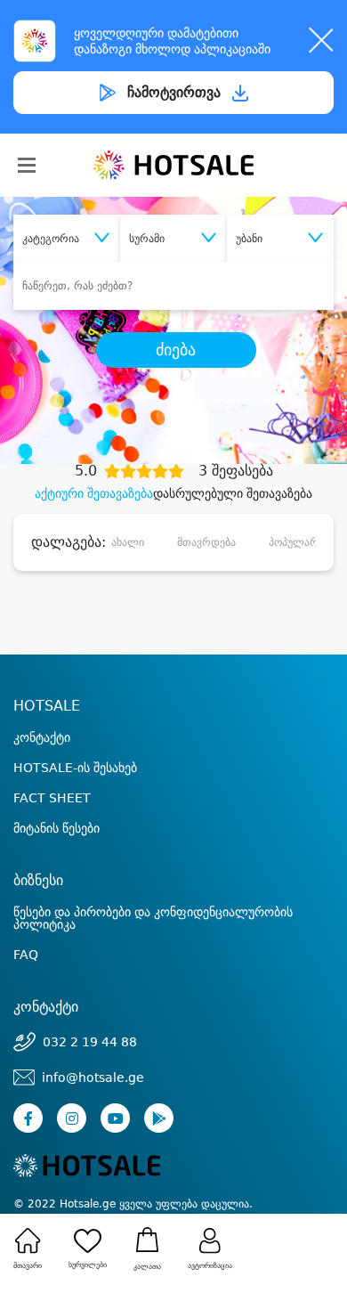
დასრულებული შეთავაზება (232, 493)
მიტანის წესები (56, 828)
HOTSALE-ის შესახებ (75, 767)
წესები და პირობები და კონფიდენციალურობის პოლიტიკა (153, 918)
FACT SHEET (52, 798)
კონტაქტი (41, 737)
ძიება (176, 350)
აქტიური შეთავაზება (94, 493)
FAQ (25, 954)
